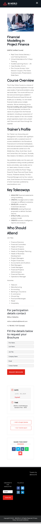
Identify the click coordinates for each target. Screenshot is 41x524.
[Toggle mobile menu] (37, 3)
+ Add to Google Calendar (21, 422)
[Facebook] (18, 488)
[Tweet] (18, 449)
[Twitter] (22, 488)
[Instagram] (18, 492)
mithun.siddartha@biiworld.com (17, 321)
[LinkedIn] (22, 492)
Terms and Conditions (22, 520)
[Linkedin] (22, 449)
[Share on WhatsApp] (27, 449)
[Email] (20, 453)
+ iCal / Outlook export (21, 428)
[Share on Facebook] (14, 449)
